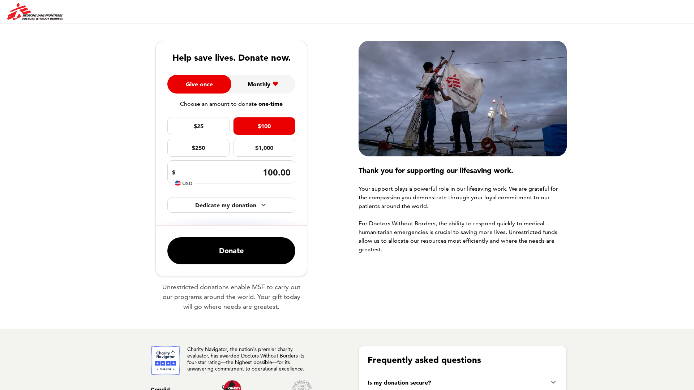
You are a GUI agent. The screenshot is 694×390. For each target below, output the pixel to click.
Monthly (259, 84)
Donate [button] (231, 250)
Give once (199, 84)
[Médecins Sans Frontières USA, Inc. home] (35, 12)
